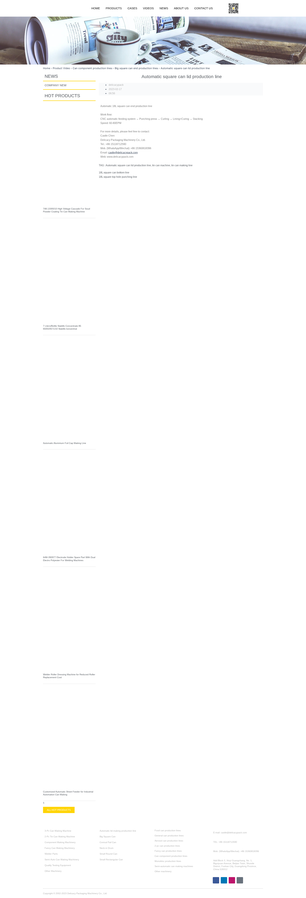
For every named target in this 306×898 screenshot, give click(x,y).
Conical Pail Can (108, 842)
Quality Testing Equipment (58, 865)
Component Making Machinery (60, 842)
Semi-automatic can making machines (174, 866)
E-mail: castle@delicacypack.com (230, 832)
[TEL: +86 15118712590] (211, 843)
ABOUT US (181, 8)
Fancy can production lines (168, 851)
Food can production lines (168, 830)
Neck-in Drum (106, 848)
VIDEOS (148, 8)
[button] (258, 8)
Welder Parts (51, 853)
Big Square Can (108, 836)
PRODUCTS (114, 8)
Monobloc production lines (168, 861)
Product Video (61, 68)
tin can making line (182, 165)
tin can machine (161, 165)
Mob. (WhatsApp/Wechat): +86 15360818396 (236, 851)
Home (46, 68)
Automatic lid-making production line (118, 831)
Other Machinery (53, 871)
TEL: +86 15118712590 (225, 842)
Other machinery (163, 871)
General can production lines (169, 835)
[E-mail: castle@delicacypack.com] (211, 834)
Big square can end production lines (136, 68)
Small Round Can (108, 853)
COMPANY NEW (55, 85)
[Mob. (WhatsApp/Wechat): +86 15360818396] (211, 852)
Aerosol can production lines (169, 840)
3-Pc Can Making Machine (58, 831)
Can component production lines (92, 68)
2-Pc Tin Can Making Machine (60, 836)
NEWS (164, 8)
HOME (95, 8)
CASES (132, 8)
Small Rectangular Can (111, 859)
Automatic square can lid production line (128, 165)
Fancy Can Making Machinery (60, 848)
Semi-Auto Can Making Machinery (62, 859)
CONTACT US (203, 8)
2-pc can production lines (167, 846)
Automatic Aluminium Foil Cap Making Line (64, 443)
